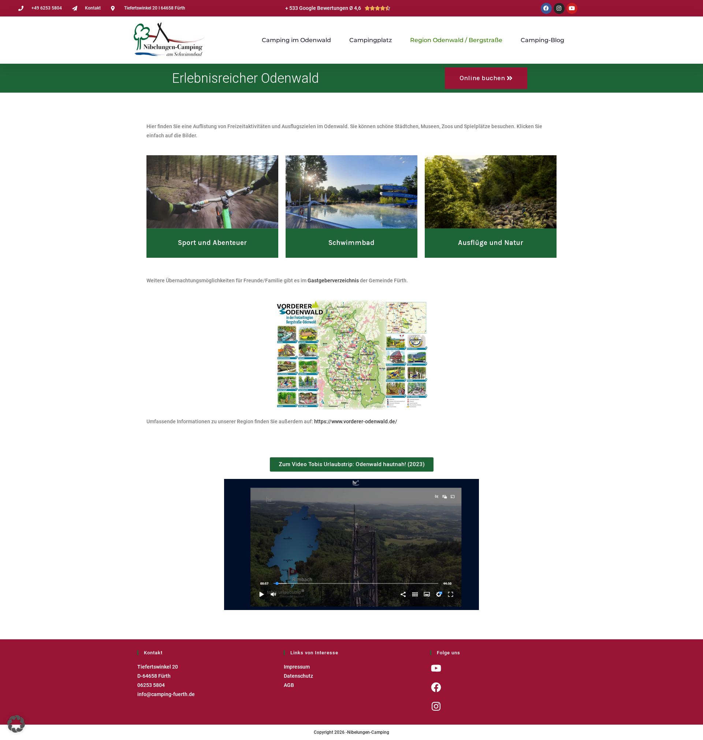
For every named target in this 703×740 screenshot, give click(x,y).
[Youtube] (571, 8)
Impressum (297, 667)
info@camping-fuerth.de (166, 694)
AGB (289, 685)
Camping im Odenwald (296, 40)
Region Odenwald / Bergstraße (456, 40)
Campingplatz (370, 40)
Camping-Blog (542, 40)
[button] (16, 724)
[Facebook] (546, 8)
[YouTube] (436, 668)
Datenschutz (298, 676)
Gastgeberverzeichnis (333, 280)
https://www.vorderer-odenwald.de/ (355, 421)
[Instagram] (559, 8)
